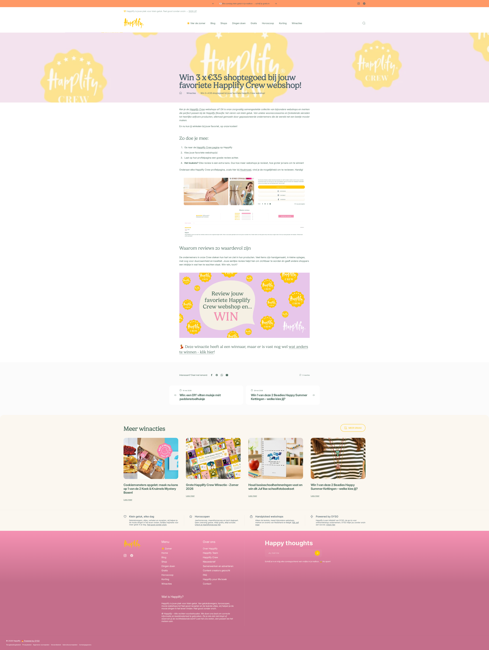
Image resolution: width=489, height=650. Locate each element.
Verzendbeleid (56, 645)
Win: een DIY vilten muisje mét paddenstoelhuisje (200, 397)
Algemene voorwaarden (41, 645)
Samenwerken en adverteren (218, 566)
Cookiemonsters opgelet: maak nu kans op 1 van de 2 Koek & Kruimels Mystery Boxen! (151, 488)
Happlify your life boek (215, 579)
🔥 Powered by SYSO (30, 641)
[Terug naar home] (180, 93)
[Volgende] (276, 3)
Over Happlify (210, 548)
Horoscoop (167, 575)
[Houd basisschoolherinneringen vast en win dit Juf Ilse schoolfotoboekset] (275, 458)
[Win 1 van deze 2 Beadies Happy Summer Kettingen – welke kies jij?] (338, 458)
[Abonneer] (317, 553)
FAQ (205, 575)
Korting (165, 579)
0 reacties (306, 375)
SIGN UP (193, 11)
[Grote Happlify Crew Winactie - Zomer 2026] (213, 458)
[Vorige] (213, 3)
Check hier (330, 525)
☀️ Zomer (166, 548)
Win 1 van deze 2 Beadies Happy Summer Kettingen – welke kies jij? (279, 397)
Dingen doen (168, 566)
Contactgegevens (85, 645)
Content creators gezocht (216, 570)
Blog (163, 557)
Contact (207, 583)
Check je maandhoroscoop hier (208, 525)
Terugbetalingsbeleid (13, 645)
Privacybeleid (26, 645)
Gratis (164, 570)
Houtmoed (245, 169)
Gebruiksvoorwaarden (70, 645)
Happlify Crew (197, 109)
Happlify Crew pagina (208, 147)
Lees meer (128, 500)
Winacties (191, 93)
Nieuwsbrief (209, 561)
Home (164, 553)
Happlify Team (210, 553)
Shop (164, 561)
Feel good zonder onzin (157, 525)
